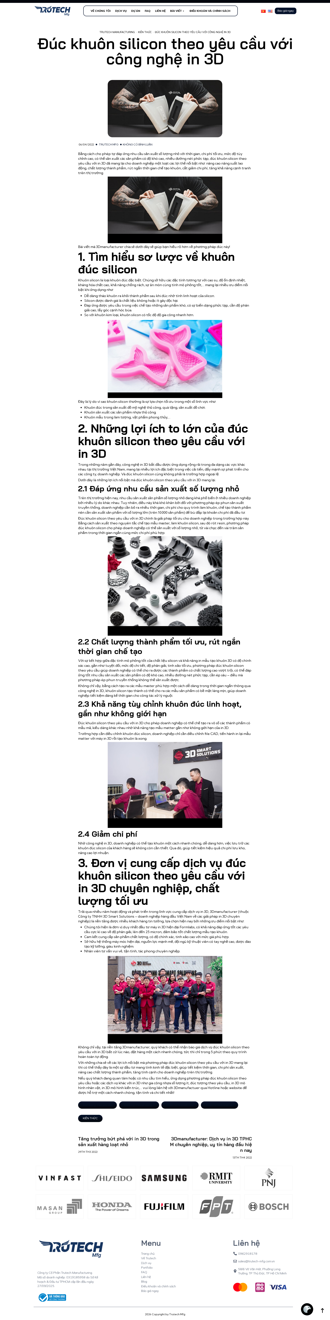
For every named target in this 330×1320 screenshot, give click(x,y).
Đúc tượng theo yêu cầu (97, 1105)
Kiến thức (90, 1118)
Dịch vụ (121, 11)
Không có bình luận (137, 144)
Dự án (135, 11)
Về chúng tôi (101, 11)
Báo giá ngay (285, 10)
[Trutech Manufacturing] (53, 11)
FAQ (147, 11)
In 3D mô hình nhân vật (219, 1105)
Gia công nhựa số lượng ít (139, 1105)
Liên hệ (160, 11)
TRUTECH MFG (108, 144)
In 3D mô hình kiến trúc (180, 1105)
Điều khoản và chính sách (210, 11)
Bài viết (176, 11)
